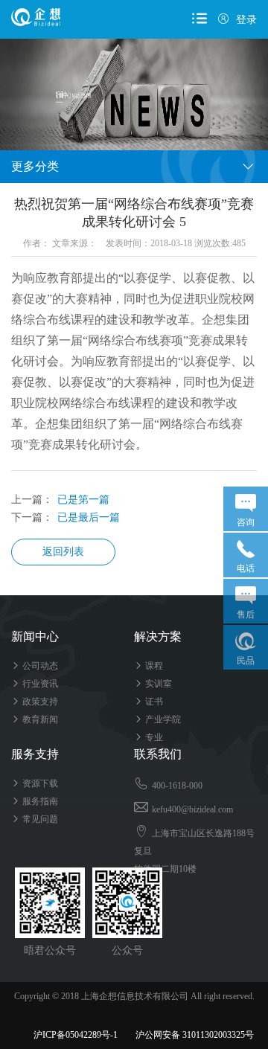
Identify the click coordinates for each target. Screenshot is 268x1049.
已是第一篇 (83, 499)
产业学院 (157, 719)
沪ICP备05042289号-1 (76, 1035)
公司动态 (34, 666)
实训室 (153, 684)
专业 (148, 737)
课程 (148, 666)
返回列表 (63, 551)
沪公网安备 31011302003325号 (188, 1035)
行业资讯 (34, 684)
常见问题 (34, 819)
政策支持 (34, 701)
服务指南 (34, 801)
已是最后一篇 (88, 517)
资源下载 (34, 783)
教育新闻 (34, 719)
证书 (148, 701)
